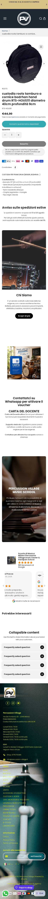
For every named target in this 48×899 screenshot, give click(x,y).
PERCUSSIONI (8, 806)
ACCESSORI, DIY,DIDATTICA (14, 793)
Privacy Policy (9, 840)
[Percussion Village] (24, 18)
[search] (40, 18)
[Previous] (2, 4)
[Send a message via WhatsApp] (5, 893)
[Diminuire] (5, 135)
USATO (6, 790)
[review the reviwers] (31, 582)
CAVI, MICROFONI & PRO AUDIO (16, 799)
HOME (5, 770)
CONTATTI (7, 819)
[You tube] (18, 703)
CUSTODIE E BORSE (11, 796)
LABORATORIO (9, 826)
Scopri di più (24, 316)
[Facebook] (15, 167)
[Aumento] (18, 135)
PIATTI (5, 780)
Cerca (6, 836)
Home (5, 31)
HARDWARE (7, 783)
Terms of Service (10, 843)
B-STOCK (7, 822)
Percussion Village (26, 876)
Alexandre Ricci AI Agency (30, 883)
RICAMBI (6, 786)
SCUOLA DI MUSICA (11, 816)
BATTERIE (6, 773)
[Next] (46, 4)
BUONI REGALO (9, 812)
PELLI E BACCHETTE (10, 776)
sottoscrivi (36, 856)
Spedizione (15, 117)
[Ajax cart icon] (44, 18)
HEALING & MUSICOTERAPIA (14, 803)
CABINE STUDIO (9, 809)
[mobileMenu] (5, 18)
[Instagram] (13, 703)
